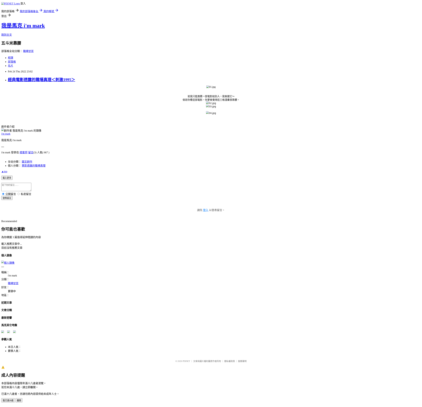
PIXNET (186, 361)
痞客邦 (24, 152)
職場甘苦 (28, 51)
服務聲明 (242, 361)
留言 (30, 152)
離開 (19, 400)
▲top (4, 171)
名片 (10, 65)
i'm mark (5, 133)
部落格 (12, 61)
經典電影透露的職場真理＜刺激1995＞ (41, 80)
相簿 (10, 57)
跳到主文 (6, 34)
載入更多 (7, 178)
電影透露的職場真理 (33, 165)
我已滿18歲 (8, 400)
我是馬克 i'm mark (23, 26)
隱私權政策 (229, 361)
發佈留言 (7, 198)
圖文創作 (27, 161)
